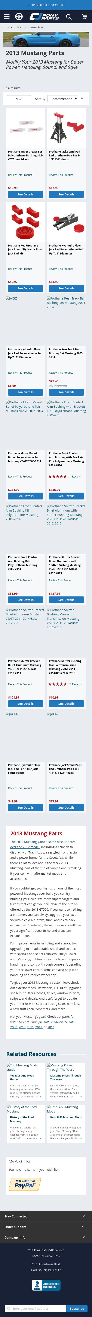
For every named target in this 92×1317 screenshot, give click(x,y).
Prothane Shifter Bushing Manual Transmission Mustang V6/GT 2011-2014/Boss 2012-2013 (65, 667)
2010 (22, 1027)
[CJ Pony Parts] (44, 17)
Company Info (14, 1237)
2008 (71, 1022)
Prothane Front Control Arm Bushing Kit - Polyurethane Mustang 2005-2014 (22, 563)
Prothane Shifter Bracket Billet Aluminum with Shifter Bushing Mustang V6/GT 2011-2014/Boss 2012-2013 (65, 565)
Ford (19, 27)
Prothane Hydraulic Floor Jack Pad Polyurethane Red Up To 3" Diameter (25, 353)
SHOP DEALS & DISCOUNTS (46, 5)
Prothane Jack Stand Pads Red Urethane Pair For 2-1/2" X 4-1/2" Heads (65, 769)
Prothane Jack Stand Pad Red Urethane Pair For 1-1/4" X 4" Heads (64, 155)
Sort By (40, 99)
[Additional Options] (25, 1189)
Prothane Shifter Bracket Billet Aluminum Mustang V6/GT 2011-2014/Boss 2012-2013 (24, 667)
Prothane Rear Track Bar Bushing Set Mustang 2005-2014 (66, 353)
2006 (54, 1022)
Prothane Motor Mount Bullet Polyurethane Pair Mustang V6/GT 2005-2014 (24, 457)
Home (9, 27)
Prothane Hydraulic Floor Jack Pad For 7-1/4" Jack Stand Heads (24, 769)
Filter (19, 99)
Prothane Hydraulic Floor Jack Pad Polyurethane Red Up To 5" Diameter (66, 249)
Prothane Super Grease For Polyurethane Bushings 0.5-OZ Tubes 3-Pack (25, 155)
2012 (38, 1027)
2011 (30, 1027)
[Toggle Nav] (7, 16)
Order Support (15, 1227)
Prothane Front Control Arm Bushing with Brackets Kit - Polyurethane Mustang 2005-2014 (66, 459)
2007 (62, 1022)
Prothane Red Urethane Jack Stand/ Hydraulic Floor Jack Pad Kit (25, 249)
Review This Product (20, 174)
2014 (50, 1027)
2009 (13, 1027)
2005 (46, 1022)
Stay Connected (16, 1216)
